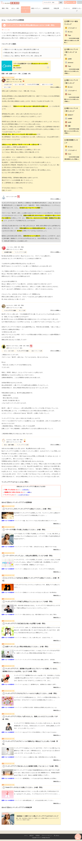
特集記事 (56, 8)
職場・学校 (5, 8)
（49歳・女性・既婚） (15, 247)
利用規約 (38, 835)
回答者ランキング (76, 10)
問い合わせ (56, 835)
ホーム (26, 835)
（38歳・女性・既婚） (18, 345)
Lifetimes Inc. (39, 837)
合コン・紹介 (15, 8)
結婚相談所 (46, 8)
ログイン (79, 2)
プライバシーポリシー (47, 835)
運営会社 (31, 835)
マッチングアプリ (25, 10)
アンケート (66, 8)
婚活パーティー (35, 8)
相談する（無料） (71, 2)
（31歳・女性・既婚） (14, 79)
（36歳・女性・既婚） (15, 305)
